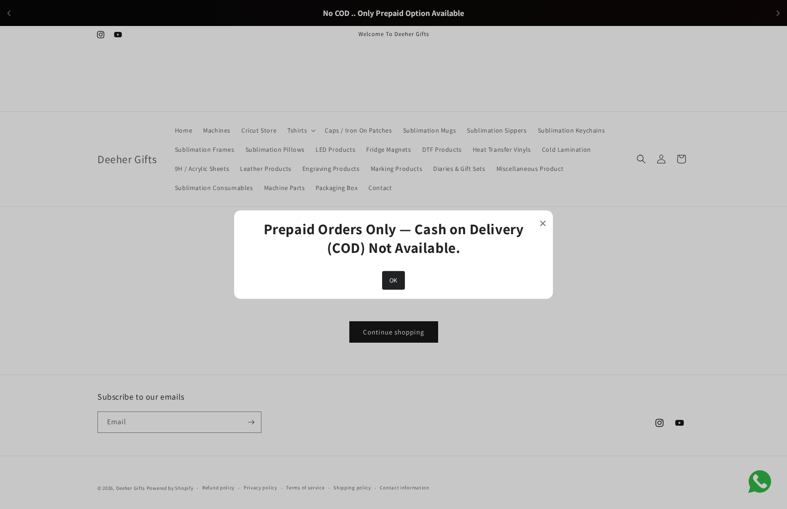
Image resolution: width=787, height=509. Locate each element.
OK (393, 280)
